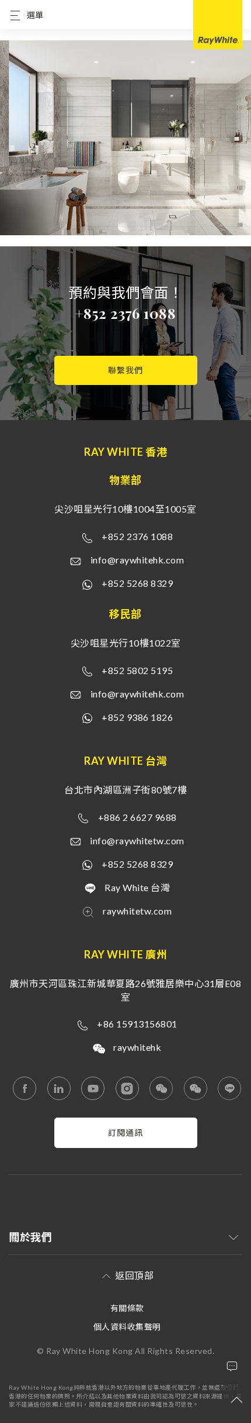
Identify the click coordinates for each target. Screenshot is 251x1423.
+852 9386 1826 (137, 717)
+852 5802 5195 (137, 670)
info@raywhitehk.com (137, 559)
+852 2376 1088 (125, 313)
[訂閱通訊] (125, 1144)
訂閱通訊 (125, 1132)
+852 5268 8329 (137, 583)
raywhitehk (137, 1047)
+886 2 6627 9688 (137, 817)
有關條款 (127, 1308)
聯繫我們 (125, 370)
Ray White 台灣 (137, 887)
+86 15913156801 (137, 1023)
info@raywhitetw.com (137, 840)
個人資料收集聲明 (127, 1327)
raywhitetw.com (137, 910)
